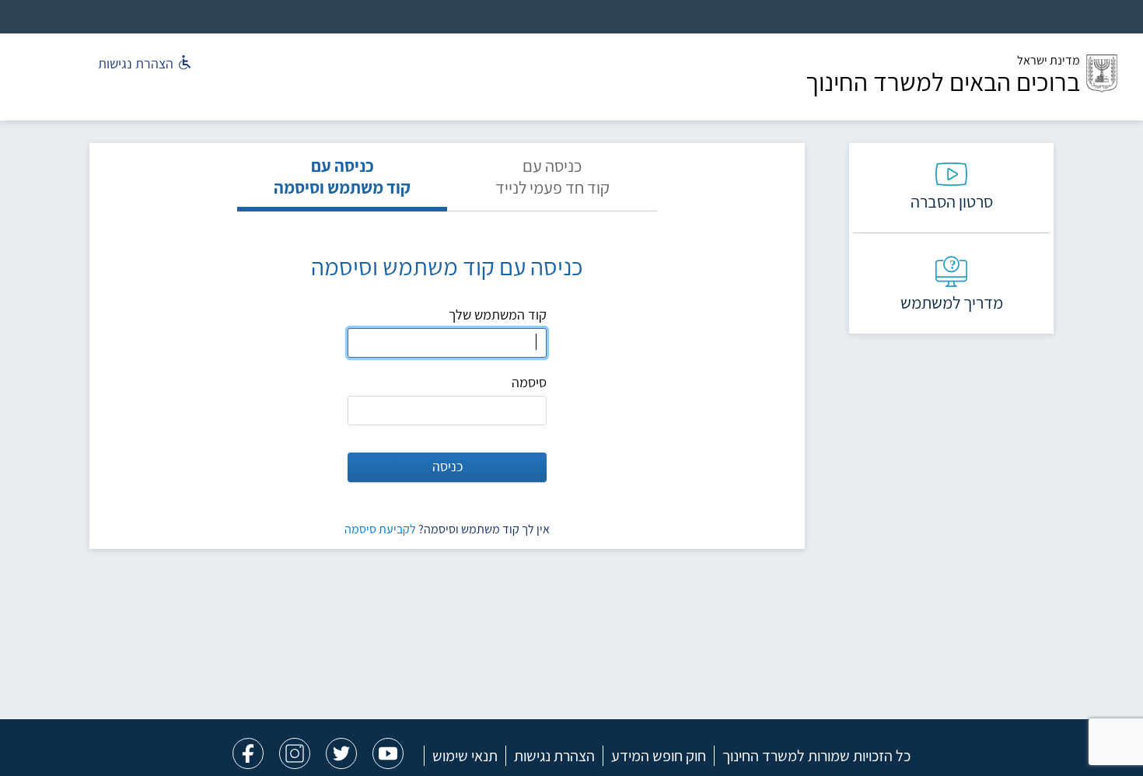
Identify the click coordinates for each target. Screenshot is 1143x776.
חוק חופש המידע (658, 756)
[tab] (552, 183)
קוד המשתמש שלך (498, 314)
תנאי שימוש (465, 756)
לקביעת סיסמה (380, 529)
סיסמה (529, 382)
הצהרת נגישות (554, 756)
